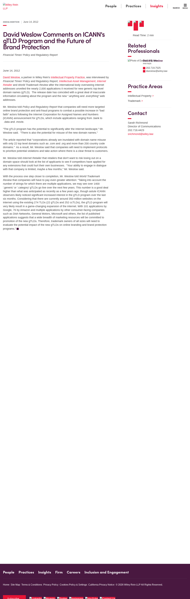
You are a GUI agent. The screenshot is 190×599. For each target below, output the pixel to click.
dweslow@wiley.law (156, 71)
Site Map (15, 584)
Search (176, 8)
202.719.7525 (153, 68)
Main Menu (86, 3)
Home (6, 584)
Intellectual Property (139, 95)
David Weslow (11, 77)
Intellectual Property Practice (68, 77)
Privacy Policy (50, 584)
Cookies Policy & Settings (73, 584)
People (111, 6)
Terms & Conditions (31, 584)
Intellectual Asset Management (77, 81)
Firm (59, 572)
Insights (156, 6)
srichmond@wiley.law (140, 134)
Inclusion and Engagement (106, 572)
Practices (133, 6)
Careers (73, 572)
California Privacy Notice (101, 584)
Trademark (133, 100)
